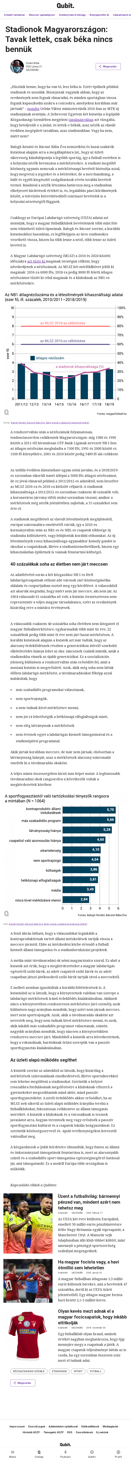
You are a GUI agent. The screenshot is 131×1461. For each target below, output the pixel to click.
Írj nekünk (102, 1432)
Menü (12, 1457)
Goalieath (63, 1213)
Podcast (65, 1457)
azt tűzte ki (36, 261)
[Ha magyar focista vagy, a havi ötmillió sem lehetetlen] (28, 1281)
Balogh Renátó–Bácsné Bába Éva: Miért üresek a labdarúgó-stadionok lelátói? (50, 423)
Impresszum (17, 1426)
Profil (118, 1457)
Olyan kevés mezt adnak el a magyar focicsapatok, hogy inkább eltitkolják (92, 1317)
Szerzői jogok (36, 1426)
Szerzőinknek (84, 1432)
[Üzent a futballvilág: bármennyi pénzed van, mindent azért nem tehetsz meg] (28, 1223)
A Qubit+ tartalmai (14, 15)
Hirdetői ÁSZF (31, 1432)
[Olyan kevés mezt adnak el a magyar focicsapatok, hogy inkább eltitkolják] (28, 1335)
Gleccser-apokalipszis (42, 15)
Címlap (39, 1457)
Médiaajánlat (110, 1426)
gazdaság (32, 70)
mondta (33, 108)
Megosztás (110, 66)
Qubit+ (92, 1457)
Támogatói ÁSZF (53, 1432)
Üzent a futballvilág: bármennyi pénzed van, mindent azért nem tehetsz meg (89, 1202)
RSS (69, 1432)
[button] (29, 1371)
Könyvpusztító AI (99, 15)
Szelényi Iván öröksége (72, 15)
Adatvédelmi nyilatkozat (63, 1426)
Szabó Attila (32, 63)
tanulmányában (81, 119)
